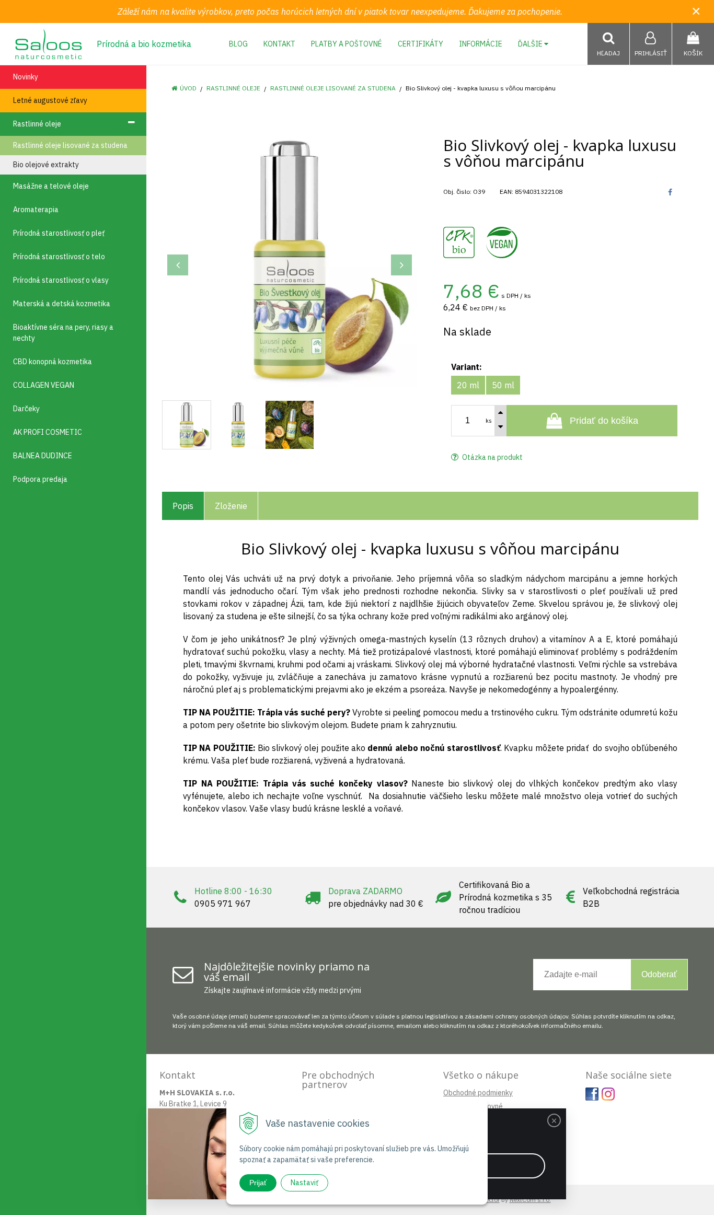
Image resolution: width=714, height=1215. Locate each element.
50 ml (503, 385)
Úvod (188, 88)
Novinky (25, 77)
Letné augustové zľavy (50, 100)
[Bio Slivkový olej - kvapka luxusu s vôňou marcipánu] (289, 259)
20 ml (468, 385)
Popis (182, 506)
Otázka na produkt (491, 457)
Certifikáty (420, 44)
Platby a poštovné (346, 44)
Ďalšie (531, 44)
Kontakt (279, 44)
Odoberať (659, 974)
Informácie (480, 44)
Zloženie (231, 506)
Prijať (258, 1182)
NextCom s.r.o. (530, 1200)
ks (489, 420)
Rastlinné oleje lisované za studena (333, 88)
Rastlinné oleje (233, 88)
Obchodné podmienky (478, 1092)
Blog (238, 44)
